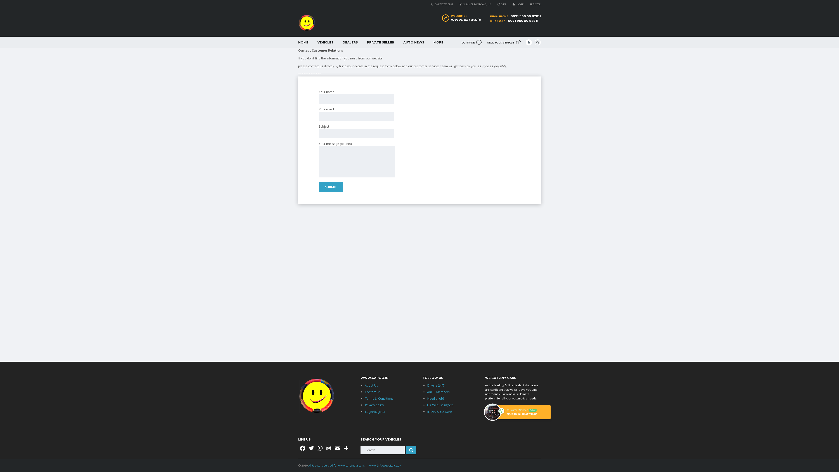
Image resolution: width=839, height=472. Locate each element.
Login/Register (375, 412)
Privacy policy (374, 405)
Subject (324, 126)
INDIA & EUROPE (439, 412)
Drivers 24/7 (435, 385)
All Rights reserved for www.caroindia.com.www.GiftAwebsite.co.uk (354, 465)
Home (303, 42)
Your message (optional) (336, 144)
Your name (326, 92)
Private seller (380, 42)
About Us (371, 385)
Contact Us (373, 392)
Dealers (350, 42)
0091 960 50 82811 (526, 16)
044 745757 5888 (444, 4)
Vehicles (325, 42)
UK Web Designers (440, 405)
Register (535, 4)
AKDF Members (438, 392)
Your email (326, 109)
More (438, 42)
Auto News (413, 42)
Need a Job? (435, 398)
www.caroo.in (466, 19)
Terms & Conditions (379, 398)
